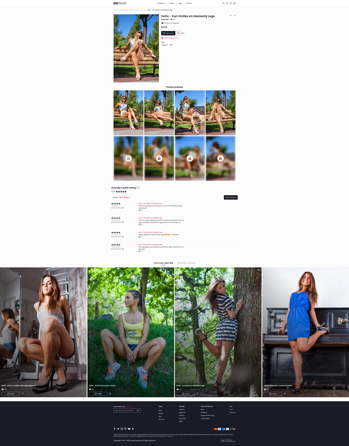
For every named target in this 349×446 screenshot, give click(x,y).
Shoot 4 (143, 10)
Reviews (189, 3)
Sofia (136, 10)
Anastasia (204, 412)
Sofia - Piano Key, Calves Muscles (278, 385)
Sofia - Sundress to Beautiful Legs (190, 385)
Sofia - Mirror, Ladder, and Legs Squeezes (18, 385)
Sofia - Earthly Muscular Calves (102, 385)
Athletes (181, 409)
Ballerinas (182, 412)
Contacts (232, 412)
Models (171, 3)
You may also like (163, 263)
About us (161, 419)
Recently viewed (186, 263)
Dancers (181, 415)
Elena (202, 409)
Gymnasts (182, 418)
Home (116, 10)
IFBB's (131, 10)
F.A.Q (231, 409)
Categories (161, 3)
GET (138, 411)
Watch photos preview (171, 38)
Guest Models (205, 418)
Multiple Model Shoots (208, 415)
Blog (180, 3)
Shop (160, 410)
